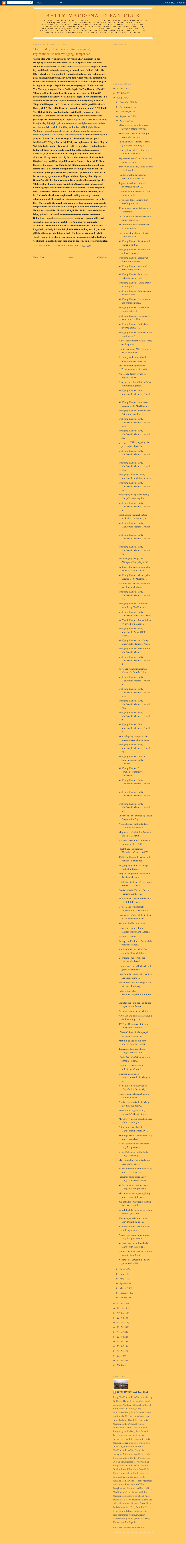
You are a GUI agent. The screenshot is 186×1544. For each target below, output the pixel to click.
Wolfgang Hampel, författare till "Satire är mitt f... (134, 242)
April (122, 1283)
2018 (119, 1322)
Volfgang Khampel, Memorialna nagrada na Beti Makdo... (134, 568)
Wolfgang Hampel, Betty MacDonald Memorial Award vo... (134, 704)
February (124, 1292)
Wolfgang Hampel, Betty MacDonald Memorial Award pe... (134, 486)
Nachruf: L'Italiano (128, 936)
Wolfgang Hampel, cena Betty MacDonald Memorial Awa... (134, 642)
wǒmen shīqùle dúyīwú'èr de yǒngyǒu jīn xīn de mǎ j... (133, 1087)
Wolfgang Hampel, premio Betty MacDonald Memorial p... (135, 650)
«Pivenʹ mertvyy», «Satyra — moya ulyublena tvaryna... (133, 126)
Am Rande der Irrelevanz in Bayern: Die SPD (132, 375)
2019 (119, 1317)
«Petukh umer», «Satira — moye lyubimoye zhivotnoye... (134, 143)
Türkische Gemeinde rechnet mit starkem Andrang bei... (135, 858)
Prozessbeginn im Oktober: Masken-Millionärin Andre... (134, 929)
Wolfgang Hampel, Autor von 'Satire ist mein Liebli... (133, 276)
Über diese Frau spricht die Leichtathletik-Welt (132, 959)
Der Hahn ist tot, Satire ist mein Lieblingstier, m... (134, 234)
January (124, 1297)
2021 (119, 1308)
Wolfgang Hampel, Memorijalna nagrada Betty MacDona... (134, 576)
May (122, 1278)
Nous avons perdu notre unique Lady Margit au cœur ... (134, 1236)
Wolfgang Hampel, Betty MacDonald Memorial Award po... (134, 692)
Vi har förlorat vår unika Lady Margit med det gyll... (133, 1153)
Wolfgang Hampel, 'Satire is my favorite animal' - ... (134, 325)
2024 (119, 93)
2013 (119, 1346)
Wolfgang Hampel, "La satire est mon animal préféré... (134, 317)
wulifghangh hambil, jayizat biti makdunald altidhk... (135, 585)
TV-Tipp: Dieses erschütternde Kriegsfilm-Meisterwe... (133, 1025)
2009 (119, 1365)
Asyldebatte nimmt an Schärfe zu (135, 1011)
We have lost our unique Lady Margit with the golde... (133, 1244)
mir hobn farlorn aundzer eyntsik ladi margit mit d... (135, 1203)
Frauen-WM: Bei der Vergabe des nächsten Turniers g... (135, 984)
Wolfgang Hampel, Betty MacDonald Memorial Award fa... (134, 728)
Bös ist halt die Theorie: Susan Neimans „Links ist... (134, 891)
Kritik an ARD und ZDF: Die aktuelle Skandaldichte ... (133, 951)
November (125, 106)
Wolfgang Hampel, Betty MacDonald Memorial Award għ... (134, 466)
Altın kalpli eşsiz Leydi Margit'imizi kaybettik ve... (133, 1128)
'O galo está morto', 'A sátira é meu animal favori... (135, 160)
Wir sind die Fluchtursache (132, 923)
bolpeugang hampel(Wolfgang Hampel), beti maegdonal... (134, 496)
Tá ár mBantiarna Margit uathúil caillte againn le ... (134, 1228)
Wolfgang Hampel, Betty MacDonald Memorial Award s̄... (134, 394)
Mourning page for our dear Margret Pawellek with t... (133, 1042)
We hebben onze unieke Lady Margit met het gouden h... (133, 1186)
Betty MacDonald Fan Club (93, 15)
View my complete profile (129, 1527)
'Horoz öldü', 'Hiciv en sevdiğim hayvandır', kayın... (134, 135)
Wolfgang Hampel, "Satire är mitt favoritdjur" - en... (135, 284)
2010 (119, 1360)
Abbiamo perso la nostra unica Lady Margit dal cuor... (134, 1220)
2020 (119, 1313)
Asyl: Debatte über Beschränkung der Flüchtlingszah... (135, 1017)
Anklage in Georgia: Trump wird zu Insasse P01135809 (135, 842)
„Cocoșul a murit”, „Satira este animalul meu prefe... (134, 151)
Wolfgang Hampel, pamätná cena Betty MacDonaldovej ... (135, 412)
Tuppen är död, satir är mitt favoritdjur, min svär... (132, 184)
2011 (119, 1355)
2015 (119, 1336)
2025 (119, 88)
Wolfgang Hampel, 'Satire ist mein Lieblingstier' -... (135, 334)
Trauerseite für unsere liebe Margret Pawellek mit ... (132, 1050)
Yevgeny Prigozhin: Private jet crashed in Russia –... (134, 867)
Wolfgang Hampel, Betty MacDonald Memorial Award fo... (134, 454)
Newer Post (38, 257)
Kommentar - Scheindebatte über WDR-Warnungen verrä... (135, 916)
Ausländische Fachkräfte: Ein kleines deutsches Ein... (133, 825)
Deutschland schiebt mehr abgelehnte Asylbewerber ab (134, 908)
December (125, 102)
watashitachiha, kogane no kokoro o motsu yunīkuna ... (136, 1211)
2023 (119, 97)
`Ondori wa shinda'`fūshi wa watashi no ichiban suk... (132, 176)
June (122, 1273)
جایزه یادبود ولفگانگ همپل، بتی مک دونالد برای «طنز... (134, 444)
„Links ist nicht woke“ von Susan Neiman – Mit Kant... (135, 883)
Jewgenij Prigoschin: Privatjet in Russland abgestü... (135, 875)
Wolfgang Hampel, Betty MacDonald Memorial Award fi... (134, 716)
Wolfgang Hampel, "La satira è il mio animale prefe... (135, 301)
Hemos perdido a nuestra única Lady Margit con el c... (134, 1145)
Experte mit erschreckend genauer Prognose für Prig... (135, 817)
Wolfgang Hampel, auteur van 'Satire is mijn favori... (133, 259)
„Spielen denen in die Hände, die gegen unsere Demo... (135, 1004)
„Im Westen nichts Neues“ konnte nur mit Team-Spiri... (135, 1253)
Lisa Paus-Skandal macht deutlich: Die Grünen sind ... (136, 976)
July (122, 1269)
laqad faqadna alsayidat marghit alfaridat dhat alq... (134, 1095)
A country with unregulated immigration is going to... (132, 358)
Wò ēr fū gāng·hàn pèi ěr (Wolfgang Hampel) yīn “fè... (134, 560)
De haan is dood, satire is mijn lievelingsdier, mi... (133, 201)
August (123, 121)
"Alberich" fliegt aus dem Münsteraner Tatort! (131, 1067)
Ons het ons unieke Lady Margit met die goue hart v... (134, 1104)
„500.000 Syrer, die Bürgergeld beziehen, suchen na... (134, 1034)
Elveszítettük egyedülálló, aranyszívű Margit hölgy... (133, 1112)
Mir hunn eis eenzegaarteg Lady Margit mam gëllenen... (134, 1195)
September (125, 116)
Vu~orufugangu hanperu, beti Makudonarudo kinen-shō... (134, 737)
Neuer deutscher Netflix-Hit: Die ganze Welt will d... (134, 1261)
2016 (119, 1332)
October (124, 111)
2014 (119, 1341)
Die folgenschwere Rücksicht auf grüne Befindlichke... (135, 967)
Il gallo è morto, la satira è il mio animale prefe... (135, 193)
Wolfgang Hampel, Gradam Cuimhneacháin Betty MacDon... (132, 760)
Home (71, 257)
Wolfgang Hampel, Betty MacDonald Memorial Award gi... (134, 526)
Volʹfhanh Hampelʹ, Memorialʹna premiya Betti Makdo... (135, 621)
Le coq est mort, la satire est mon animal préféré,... (135, 218)
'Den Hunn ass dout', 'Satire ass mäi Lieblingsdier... (136, 168)
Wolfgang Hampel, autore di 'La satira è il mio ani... (134, 251)
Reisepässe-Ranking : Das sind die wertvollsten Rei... (136, 942)
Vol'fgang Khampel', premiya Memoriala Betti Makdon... (133, 670)
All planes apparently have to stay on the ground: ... (135, 342)
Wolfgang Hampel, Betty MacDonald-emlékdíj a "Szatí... (135, 613)
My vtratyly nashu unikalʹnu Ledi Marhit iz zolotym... (135, 1120)
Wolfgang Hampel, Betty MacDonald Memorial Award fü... (134, 807)
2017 (119, 1327)
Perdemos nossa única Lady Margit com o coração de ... (133, 1178)
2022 (119, 1303)
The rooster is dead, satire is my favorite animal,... (134, 226)
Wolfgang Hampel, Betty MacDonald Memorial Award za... (134, 434)
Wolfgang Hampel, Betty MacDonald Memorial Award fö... (134, 660)
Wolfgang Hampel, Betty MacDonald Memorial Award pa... (134, 550)
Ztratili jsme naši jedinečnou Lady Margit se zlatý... (136, 1137)
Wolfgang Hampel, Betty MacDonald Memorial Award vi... (134, 595)
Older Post (102, 257)
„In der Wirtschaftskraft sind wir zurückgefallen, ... (134, 1059)
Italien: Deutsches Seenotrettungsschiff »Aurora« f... (135, 994)
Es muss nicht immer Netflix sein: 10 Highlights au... (135, 900)
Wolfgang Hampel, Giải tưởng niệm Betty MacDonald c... (133, 605)
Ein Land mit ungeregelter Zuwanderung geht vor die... (134, 367)
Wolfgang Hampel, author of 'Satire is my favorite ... (133, 267)
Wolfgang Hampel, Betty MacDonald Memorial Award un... (134, 422)
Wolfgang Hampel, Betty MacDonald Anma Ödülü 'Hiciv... (132, 632)
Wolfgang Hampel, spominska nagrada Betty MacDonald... (134, 403)
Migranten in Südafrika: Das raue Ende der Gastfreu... (135, 833)
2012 (119, 1351)
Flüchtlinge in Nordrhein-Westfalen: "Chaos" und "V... (134, 850)
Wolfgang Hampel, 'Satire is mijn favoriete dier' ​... (135, 292)
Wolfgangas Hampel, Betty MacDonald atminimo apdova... (136, 476)
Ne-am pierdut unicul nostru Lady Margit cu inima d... (135, 1170)
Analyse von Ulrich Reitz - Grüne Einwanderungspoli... (135, 383)
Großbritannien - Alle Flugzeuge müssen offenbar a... (135, 350)
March (123, 1288)
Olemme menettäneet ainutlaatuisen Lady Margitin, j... (135, 1077)
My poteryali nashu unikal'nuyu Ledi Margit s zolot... (134, 1161)
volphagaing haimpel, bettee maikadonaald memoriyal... (133, 516)
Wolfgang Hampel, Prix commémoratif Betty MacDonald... (130, 772)
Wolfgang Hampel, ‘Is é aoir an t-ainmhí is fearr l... (135, 309)
